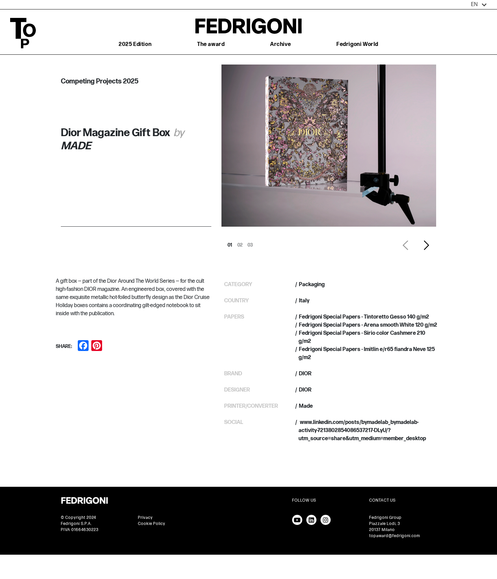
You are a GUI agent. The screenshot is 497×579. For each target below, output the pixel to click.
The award (210, 44)
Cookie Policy (151, 523)
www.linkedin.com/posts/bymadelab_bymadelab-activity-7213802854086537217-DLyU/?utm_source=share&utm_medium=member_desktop (362, 430)
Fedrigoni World (357, 44)
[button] (479, 4)
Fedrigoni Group (385, 517)
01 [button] (230, 243)
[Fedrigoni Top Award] (248, 26)
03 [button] (250, 243)
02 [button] (240, 243)
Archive (280, 44)
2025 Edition (135, 44)
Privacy (145, 517)
